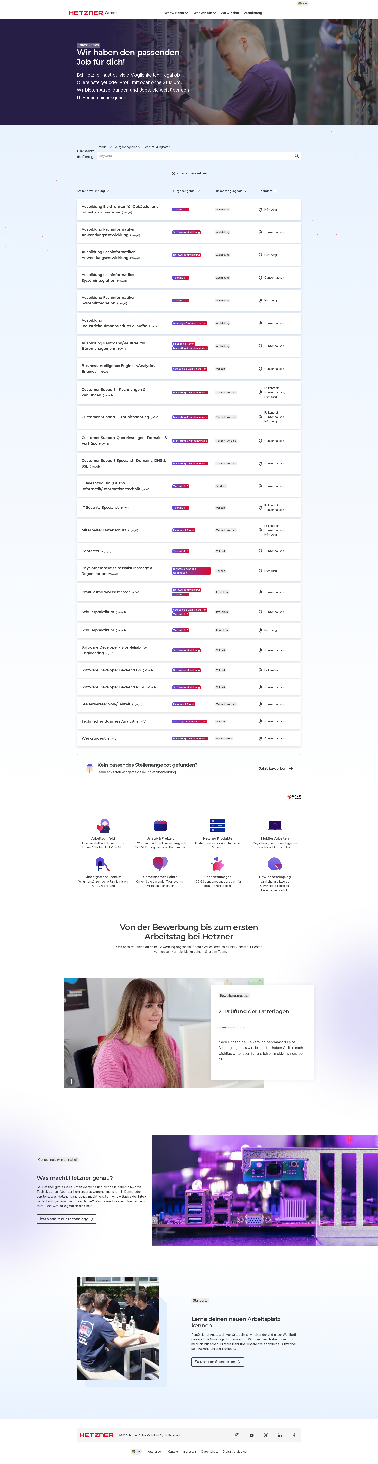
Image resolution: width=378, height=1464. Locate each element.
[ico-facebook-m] (294, 1435)
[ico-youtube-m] (252, 1435)
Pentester (96, 551)
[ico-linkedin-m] (280, 1435)
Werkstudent (100, 738)
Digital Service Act (235, 1451)
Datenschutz (209, 1451)
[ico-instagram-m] (237, 1435)
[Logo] (97, 1435)
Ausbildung (253, 13)
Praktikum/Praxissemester (112, 592)
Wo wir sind (230, 13)
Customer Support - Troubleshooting (121, 417)
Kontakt (173, 1451)
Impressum (190, 1451)
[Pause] (70, 1081)
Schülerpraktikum (104, 612)
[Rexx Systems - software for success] (294, 796)
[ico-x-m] (266, 1435)
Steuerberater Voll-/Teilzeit (112, 704)
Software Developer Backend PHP (119, 687)
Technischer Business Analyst (114, 721)
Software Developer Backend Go (117, 670)
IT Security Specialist (106, 508)
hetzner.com (155, 1451)
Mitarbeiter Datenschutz (110, 530)
